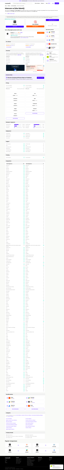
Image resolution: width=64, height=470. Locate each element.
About (6, 459)
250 (31, 45)
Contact (6, 460)
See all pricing (15, 118)
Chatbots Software (10, 416)
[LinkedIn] (10, 13)
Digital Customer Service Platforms (11, 420)
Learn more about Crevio (24, 37)
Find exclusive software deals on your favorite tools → (36, 0)
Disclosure (21, 468)
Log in (53, 3)
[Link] (14, 13)
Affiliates (6, 462)
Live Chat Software (8, 47)
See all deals (41, 77)
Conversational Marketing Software (37, 415)
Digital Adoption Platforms (10, 429)
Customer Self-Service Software (26, 415)
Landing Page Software (30, 463)
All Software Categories (30, 465)
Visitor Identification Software (30, 426)
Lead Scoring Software (29, 424)
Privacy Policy (13, 468)
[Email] (12, 13)
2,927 (12, 45)
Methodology (50, 17)
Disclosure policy (46, 17)
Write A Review (18, 463)
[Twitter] (8, 13)
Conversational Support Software (11, 426)
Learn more (19, 54)
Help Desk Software (9, 421)
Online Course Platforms (30, 464)
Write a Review (37, 3)
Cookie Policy (6, 468)
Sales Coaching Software (29, 423)
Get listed (56, 3)
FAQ (5, 461)
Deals (48, 3)
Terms (10, 468)
